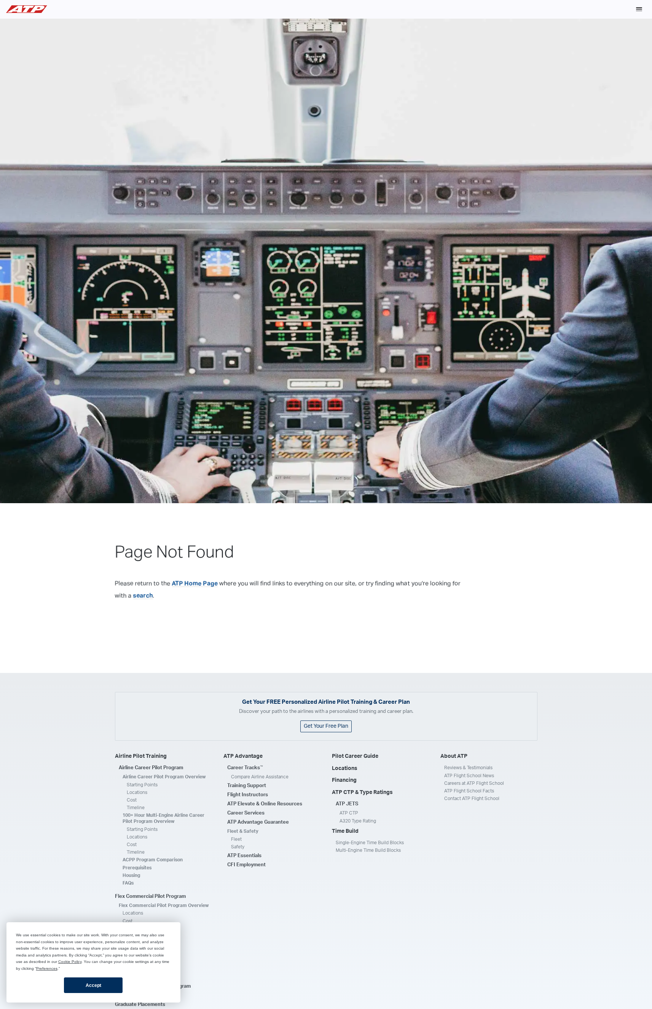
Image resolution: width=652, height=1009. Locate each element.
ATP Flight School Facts (469, 791)
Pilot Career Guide (355, 756)
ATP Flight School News (469, 775)
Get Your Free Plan (326, 726)
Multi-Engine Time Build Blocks (368, 850)
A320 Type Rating (358, 821)
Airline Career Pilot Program (151, 767)
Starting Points (142, 785)
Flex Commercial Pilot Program (150, 896)
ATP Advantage (243, 756)
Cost (132, 800)
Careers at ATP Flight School (474, 783)
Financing (344, 780)
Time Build (345, 831)
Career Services (246, 813)
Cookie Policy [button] (69, 962)
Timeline (136, 807)
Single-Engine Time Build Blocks (370, 842)
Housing (131, 875)
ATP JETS (347, 804)
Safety (237, 847)
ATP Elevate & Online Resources (264, 804)
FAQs (128, 883)
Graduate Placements (140, 1004)
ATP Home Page (195, 583)
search (143, 595)
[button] (639, 9)
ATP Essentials (244, 855)
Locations (137, 792)
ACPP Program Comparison (153, 860)
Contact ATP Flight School (471, 798)
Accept (93, 985)
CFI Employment (246, 864)
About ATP (453, 756)
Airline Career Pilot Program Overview (164, 777)
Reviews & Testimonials (468, 767)
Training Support (246, 785)
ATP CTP (349, 813)
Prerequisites (137, 868)
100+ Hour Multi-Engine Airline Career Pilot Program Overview (163, 818)
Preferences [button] (46, 968)
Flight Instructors (247, 794)
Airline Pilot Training (141, 756)
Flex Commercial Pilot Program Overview (164, 905)
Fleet (236, 839)
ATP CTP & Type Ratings (362, 792)
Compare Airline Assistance (260, 777)
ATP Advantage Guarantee (258, 822)
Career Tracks (245, 767)
